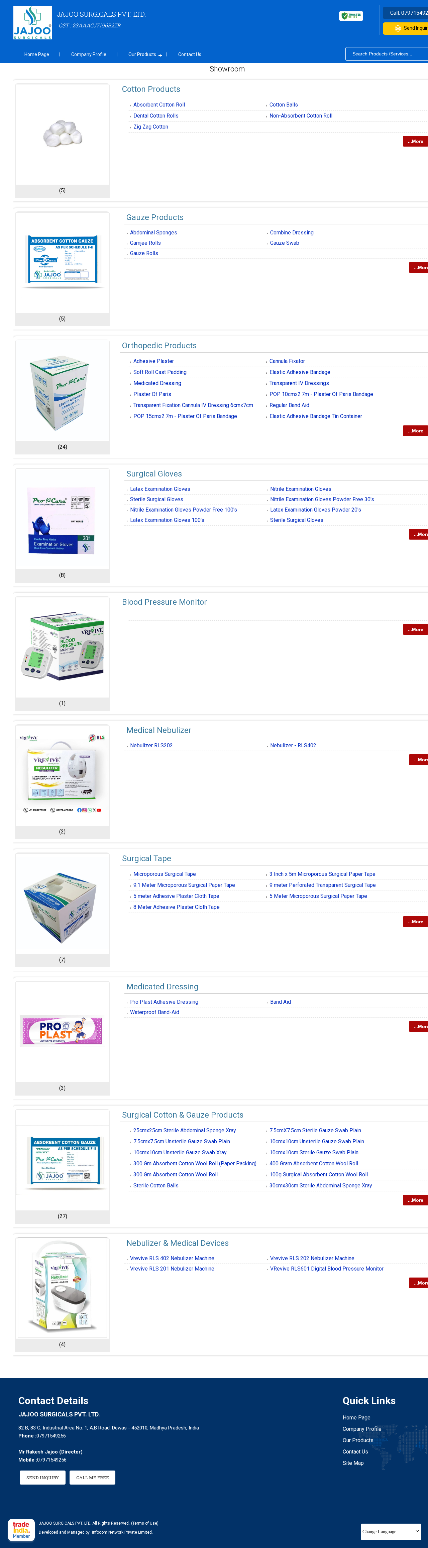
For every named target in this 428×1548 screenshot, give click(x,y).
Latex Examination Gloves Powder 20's (315, 510)
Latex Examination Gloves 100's (167, 520)
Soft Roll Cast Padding (160, 372)
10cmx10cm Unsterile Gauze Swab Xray (180, 1152)
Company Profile (88, 54)
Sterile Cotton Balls (156, 1185)
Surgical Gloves (154, 473)
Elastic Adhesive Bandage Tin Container (316, 416)
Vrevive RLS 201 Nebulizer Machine (172, 1269)
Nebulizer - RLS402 (293, 745)
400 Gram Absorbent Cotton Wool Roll (314, 1163)
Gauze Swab (284, 243)
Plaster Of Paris (152, 394)
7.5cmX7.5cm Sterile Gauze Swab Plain (315, 1130)
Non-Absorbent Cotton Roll (301, 116)
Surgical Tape (146, 858)
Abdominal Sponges (153, 232)
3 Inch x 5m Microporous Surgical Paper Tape (323, 874)
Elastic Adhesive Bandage (300, 372)
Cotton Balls (284, 105)
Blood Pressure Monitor (164, 602)
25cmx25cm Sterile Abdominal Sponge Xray (184, 1130)
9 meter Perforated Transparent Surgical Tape (323, 885)
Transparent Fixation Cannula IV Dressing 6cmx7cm (193, 405)
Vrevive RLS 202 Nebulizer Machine (312, 1258)
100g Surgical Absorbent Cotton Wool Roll (319, 1174)
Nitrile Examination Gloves (300, 489)
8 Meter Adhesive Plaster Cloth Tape (176, 907)
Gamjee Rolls (145, 243)
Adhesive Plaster (153, 361)
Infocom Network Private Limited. (122, 1532)
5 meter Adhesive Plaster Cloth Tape (176, 896)
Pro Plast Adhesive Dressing (164, 1002)
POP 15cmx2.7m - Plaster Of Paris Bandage (185, 416)
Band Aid (280, 1002)
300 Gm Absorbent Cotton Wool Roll (175, 1174)
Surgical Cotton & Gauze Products (182, 1115)
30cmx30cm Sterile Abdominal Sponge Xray (321, 1185)
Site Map (353, 1463)
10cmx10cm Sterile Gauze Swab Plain (314, 1152)
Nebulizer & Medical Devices (177, 1243)
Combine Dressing (292, 232)
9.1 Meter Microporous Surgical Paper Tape (184, 885)
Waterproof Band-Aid (154, 1012)
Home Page (36, 54)
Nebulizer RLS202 (151, 745)
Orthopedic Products (159, 345)
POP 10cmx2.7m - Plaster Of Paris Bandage (321, 394)
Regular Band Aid (289, 405)
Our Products (142, 54)
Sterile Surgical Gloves (156, 499)
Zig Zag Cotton (150, 127)
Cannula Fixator (287, 361)
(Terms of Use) (144, 1523)
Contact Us (189, 54)
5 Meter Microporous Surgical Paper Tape (318, 896)
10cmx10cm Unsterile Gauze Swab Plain (317, 1141)
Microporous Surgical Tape (164, 874)
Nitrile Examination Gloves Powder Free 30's (322, 499)
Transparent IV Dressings (299, 383)
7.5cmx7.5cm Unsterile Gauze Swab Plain (181, 1141)
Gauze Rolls (144, 253)
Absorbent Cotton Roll (159, 105)
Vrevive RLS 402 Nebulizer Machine (172, 1258)
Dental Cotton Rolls (156, 116)
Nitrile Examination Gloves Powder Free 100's (183, 510)
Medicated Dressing (157, 383)
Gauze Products (155, 217)
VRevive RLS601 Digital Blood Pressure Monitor (327, 1269)
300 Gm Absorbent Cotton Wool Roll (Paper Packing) (194, 1163)
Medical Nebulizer (159, 730)
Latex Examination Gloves (160, 489)
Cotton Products (151, 89)
